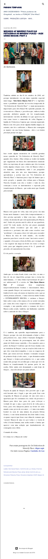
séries (23, 472)
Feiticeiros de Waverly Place (12, 472)
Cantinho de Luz (37, 451)
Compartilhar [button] (8, 466)
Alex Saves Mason (13, 469)
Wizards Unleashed (26, 475)
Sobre (6, 18)
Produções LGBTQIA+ (18, 18)
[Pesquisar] (43, 3)
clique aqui (39, 448)
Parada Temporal (13, 8)
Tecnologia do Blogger (26, 548)
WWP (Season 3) (38, 475)
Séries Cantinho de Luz (33, 472)
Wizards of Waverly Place (12, 475)
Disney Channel (36, 469)
